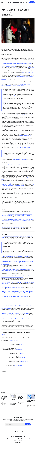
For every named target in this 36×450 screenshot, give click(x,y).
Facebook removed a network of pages (19, 159)
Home (2, 2)
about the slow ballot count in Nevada (21, 296)
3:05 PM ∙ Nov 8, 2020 (13, 340)
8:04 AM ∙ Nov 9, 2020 (18, 349)
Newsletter (3, 7)
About (5, 438)
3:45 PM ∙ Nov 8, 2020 (23, 344)
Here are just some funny (6, 296)
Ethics (8, 438)
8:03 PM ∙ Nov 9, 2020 (24, 357)
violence (7, 188)
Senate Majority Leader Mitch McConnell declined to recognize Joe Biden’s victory (17, 63)
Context (3, 334)
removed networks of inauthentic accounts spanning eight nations (17, 256)
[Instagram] (22, 431)
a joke (23, 72)
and (10, 269)
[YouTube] (20, 431)
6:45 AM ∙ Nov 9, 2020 (23, 353)
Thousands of (5, 236)
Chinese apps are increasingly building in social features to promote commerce (16, 323)
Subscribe (32, 2)
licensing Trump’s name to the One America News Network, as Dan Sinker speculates (17, 114)
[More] (5, 2)
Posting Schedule (21, 438)
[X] (13, 431)
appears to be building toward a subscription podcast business (16, 318)
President (3, 287)
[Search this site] (24, 2)
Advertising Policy (14, 438)
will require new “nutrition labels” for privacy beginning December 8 (16, 313)
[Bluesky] (17, 431)
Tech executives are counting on (8, 305)
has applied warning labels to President (18, 219)
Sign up (30, 438)
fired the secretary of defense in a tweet (15, 287)
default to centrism (21, 199)
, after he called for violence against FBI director (15, 292)
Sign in (27, 2)
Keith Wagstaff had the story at (22, 147)
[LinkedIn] (15, 431)
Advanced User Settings (18, 440)
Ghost (20, 442)
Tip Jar (27, 438)
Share (32, 15)
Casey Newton (7, 14)
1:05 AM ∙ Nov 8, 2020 (24, 361)
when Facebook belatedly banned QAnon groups (15, 164)
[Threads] (18, 431)
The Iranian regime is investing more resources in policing (12, 261)
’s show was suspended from (12, 291)
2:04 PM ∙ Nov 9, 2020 (18, 365)
